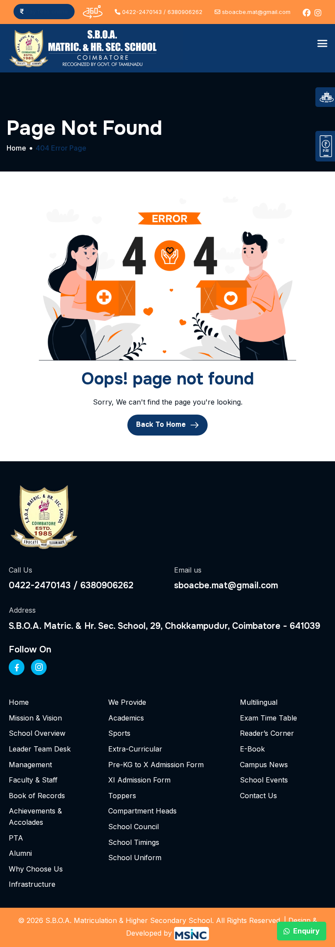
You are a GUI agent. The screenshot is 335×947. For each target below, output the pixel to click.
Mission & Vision (35, 718)
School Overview (37, 733)
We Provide (127, 702)
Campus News (264, 764)
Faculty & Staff (33, 779)
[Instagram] (39, 667)
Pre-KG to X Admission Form (156, 764)
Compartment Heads (142, 810)
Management (30, 764)
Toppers (122, 795)
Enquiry (306, 930)
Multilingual (258, 702)
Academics (126, 718)
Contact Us (258, 795)
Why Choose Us (36, 869)
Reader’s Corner (267, 733)
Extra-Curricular (135, 749)
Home (19, 702)
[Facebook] (16, 667)
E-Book (252, 749)
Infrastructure (32, 884)
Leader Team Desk (40, 749)
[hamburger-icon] (322, 43)
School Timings (133, 842)
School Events (264, 779)
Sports (119, 733)
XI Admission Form (139, 779)
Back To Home (162, 424)
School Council (133, 826)
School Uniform (134, 857)
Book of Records (37, 795)
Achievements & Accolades (35, 816)
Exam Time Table (268, 718)
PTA (16, 838)
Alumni (20, 853)
